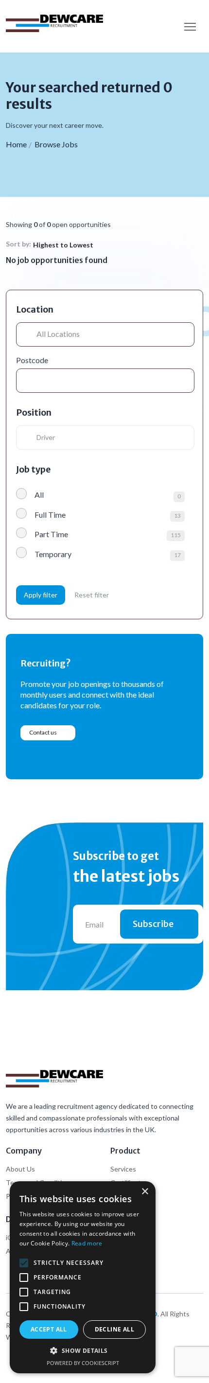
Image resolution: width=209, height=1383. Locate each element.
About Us (20, 1169)
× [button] (144, 1191)
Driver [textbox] (45, 437)
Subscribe (153, 923)
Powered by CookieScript (83, 1362)
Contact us (43, 732)
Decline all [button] (114, 1329)
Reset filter (91, 595)
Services (123, 1169)
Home (16, 144)
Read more (87, 1243)
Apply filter (40, 595)
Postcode (32, 360)
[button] (82, 1351)
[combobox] (108, 437)
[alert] (83, 1277)
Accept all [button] (49, 1329)
